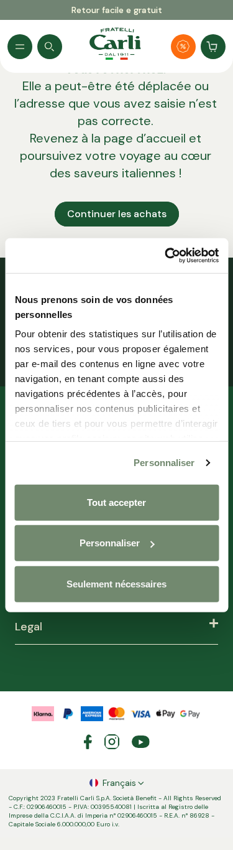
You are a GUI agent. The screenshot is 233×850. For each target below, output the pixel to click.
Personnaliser (164, 462)
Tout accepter (116, 502)
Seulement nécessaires (116, 583)
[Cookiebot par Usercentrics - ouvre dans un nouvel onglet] (166, 256)
